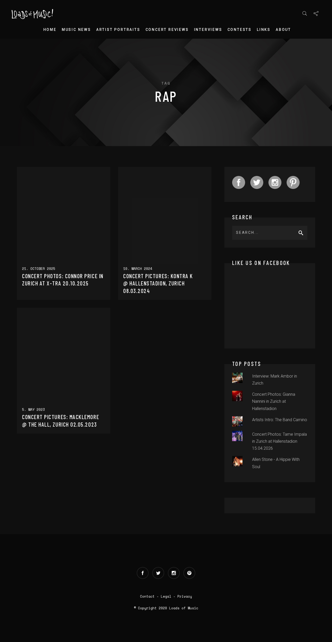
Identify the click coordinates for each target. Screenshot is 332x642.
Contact (147, 596)
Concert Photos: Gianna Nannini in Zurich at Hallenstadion (273, 401)
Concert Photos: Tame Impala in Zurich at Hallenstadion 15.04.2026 (279, 441)
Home (50, 30)
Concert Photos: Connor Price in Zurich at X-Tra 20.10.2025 (62, 279)
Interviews (208, 30)
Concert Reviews (167, 30)
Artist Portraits (118, 30)
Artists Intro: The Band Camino (279, 419)
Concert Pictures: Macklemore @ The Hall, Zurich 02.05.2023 (60, 420)
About (283, 30)
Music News (76, 30)
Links (264, 30)
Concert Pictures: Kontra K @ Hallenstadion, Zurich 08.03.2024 (158, 283)
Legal (166, 596)
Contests (239, 30)
